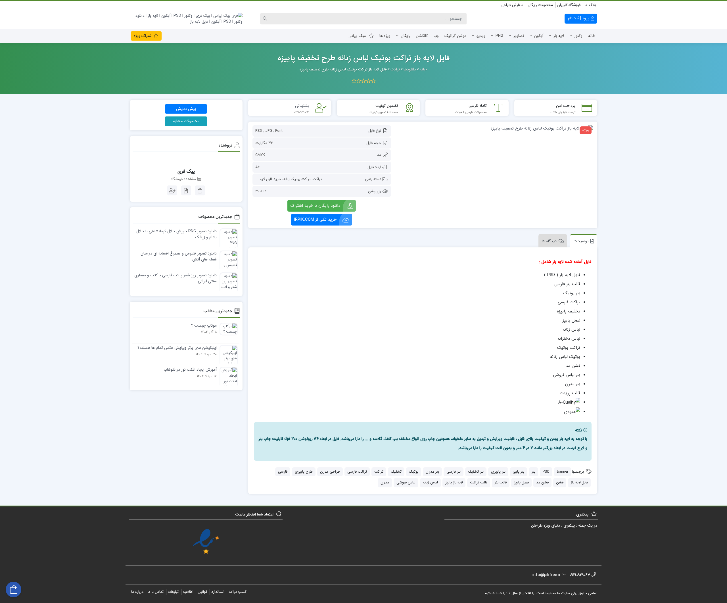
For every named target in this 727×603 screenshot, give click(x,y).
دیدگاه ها (549, 241)
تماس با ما (156, 592)
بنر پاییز (518, 472)
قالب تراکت (478, 482)
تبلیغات (173, 592)
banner (562, 472)
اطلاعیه (188, 592)
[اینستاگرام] (152, 5)
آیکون (538, 36)
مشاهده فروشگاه (184, 179)
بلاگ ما (590, 5)
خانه (591, 36)
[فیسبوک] (139, 5)
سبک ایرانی (357, 36)
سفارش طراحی (512, 5)
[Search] (265, 18)
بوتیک (413, 472)
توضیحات (580, 241)
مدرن (385, 482)
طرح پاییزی (304, 472)
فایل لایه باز (579, 482)
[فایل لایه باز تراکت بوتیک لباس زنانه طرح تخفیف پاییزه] (495, 128)
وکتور (578, 36)
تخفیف (396, 472)
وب (436, 36)
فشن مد (542, 482)
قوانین (202, 592)
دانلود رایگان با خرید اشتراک (315, 205)
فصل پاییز (521, 482)
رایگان (405, 36)
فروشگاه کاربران (568, 5)
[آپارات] (177, 5)
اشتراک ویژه (144, 36)
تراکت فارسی (357, 472)
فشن (559, 482)
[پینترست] (170, 5)
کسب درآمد (237, 592)
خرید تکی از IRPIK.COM (315, 219)
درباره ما (137, 592)
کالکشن (422, 36)
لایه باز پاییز (454, 482)
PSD (546, 472)
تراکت (317, 179)
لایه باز (558, 36)
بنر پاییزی (498, 472)
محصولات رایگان (540, 5)
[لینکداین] (158, 5)
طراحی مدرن (330, 472)
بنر (533, 472)
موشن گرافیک (455, 36)
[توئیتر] (133, 5)
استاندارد (217, 592)
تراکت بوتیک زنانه (296, 179)
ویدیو (481, 36)
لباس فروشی (405, 482)
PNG (499, 36)
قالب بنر (501, 482)
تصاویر (518, 36)
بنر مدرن (432, 472)
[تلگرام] (145, 5)
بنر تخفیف (476, 472)
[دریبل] (164, 5)
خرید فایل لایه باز (268, 179)
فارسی (282, 472)
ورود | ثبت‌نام (579, 18)
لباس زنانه (430, 482)
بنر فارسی (453, 472)
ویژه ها (384, 36)
